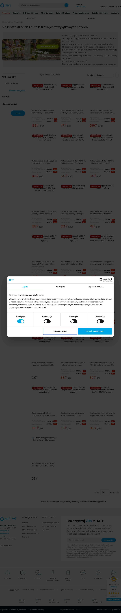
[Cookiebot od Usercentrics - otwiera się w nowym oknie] (101, 280)
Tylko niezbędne (60, 331)
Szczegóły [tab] (60, 287)
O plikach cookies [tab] (96, 287)
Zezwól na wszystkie (94, 331)
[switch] (47, 321)
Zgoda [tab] (25, 287)
